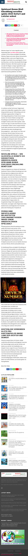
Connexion (17, 551)
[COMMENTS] (21, 25)
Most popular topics (6, 514)
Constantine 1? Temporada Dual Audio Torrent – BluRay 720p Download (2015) (13, 523)
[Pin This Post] (15, 25)
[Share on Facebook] (6, 25)
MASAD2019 (11, 19)
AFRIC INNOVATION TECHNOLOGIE (11, 554)
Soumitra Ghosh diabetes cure (9, 526)
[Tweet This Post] (9, 25)
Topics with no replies (7, 516)
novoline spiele (14, 52)
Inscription (10, 551)
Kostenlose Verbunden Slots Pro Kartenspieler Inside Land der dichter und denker (17, 44)
